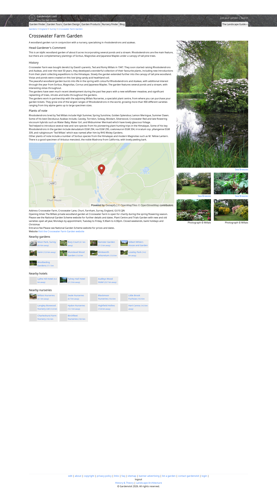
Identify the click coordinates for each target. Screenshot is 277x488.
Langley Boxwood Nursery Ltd (47, 308)
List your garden (229, 17)
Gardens (33, 29)
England (43, 29)
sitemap (132, 475)
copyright (89, 475)
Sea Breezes (241, 169)
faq (123, 475)
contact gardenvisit (188, 475)
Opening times (37, 214)
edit (70, 475)
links (116, 475)
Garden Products (91, 24)
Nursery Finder (110, 24)
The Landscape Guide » (234, 24)
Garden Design (71, 24)
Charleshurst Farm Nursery (47, 319)
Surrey (53, 29)
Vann (47, 252)
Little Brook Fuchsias (136, 298)
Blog (122, 24)
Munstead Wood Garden (76, 255)
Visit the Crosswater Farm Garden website (61, 231)
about (78, 475)
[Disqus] (101, 363)
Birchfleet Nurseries (76, 319)
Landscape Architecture (149, 482)
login (204, 475)
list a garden (169, 475)
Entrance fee (36, 227)
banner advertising (149, 475)
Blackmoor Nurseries (107, 298)
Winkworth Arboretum (107, 255)
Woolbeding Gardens (46, 265)
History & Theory (124, 482)
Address (33, 210)
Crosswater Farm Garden (70, 29)
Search (244, 17)
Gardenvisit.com (47, 16)
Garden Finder (37, 24)
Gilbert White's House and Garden (138, 245)
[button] (101, 175)
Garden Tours (54, 24)
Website (33, 231)
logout (138, 479)
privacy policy (104, 475)
